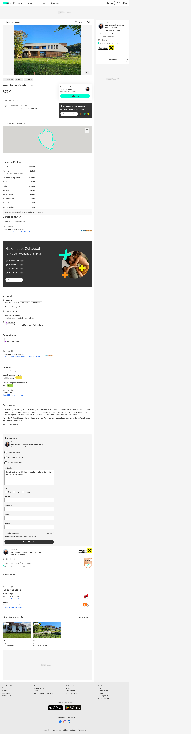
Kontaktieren (75, 96)
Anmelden (123, 3)
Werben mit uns (103, 698)
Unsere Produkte (104, 688)
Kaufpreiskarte (103, 693)
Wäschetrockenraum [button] (14, 339)
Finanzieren (54, 3)
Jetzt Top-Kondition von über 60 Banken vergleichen (22, 232)
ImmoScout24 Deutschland (43, 693)
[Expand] (87, 130)
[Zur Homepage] (9, 3)
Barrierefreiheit (7, 696)
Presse (36, 691)
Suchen (20, 3)
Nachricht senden (29, 542)
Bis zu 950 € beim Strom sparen (14, 395)
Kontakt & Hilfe (39, 688)
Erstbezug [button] (26, 303)
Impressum (6, 693)
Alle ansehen (83, 617)
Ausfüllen (49, 533)
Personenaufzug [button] (13, 341)
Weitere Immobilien (12, 563)
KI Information (73, 693)
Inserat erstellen (103, 691)
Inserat (110, 3)
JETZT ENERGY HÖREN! (11, 599)
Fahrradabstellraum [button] (15, 325)
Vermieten (42, 3)
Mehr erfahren (27, 563)
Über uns (5, 688)
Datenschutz (70, 691)
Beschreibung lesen (10, 424)
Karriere (4, 691)
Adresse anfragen (23, 123)
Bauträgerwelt (103, 696)
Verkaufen (30, 3)
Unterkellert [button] (37, 303)
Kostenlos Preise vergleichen (13, 607)
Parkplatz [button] (11, 322)
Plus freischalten (69, 114)
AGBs (68, 688)
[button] (47, 50)
